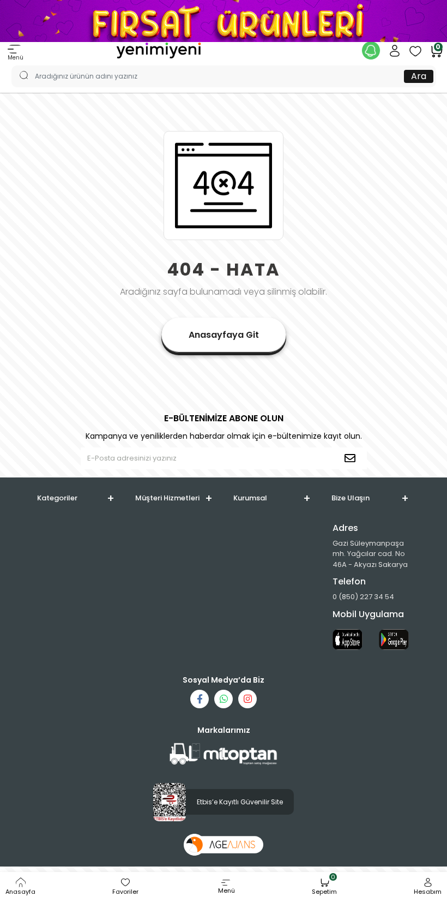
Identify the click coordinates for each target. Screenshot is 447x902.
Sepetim (324, 886)
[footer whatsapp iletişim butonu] (223, 699)
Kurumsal (250, 498)
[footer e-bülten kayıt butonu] (352, 458)
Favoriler (125, 891)
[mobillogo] (158, 50)
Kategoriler (57, 498)
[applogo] (348, 639)
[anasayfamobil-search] (18, 65)
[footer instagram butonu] (247, 699)
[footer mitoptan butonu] (223, 754)
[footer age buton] (224, 844)
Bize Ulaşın (350, 498)
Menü (15, 57)
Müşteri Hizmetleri (167, 498)
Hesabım (428, 891)
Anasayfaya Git (224, 334)
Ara (418, 76)
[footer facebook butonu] (199, 699)
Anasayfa (20, 891)
